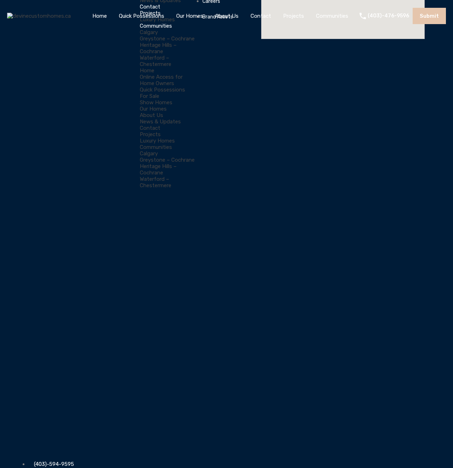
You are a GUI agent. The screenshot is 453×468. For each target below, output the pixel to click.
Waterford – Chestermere (155, 61)
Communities (332, 16)
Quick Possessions (141, 16)
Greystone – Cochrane (167, 38)
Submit (429, 16)
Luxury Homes (157, 141)
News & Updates (160, 121)
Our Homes (189, 16)
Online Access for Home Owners (161, 80)
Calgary (149, 32)
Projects (293, 16)
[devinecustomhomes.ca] (39, 16)
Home (99, 16)
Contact (261, 16)
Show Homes (156, 102)
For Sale (149, 96)
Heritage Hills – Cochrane (158, 48)
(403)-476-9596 (388, 16)
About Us (227, 16)
